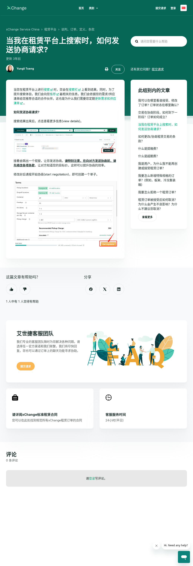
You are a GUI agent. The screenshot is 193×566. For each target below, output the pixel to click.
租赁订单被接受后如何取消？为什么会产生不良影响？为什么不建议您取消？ (157, 204)
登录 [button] (173, 8)
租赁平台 (50, 29)
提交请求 (160, 8)
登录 (92, 478)
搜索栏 (73, 89)
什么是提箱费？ (148, 148)
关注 (118, 69)
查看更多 (147, 217)
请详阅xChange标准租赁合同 (34, 415)
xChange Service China (22, 29)
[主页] (16, 7)
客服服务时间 (116, 415)
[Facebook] (91, 289)
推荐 (53, 94)
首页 (81, 8)
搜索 (47, 89)
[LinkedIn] (118, 289)
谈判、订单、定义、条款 (77, 29)
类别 (92, 8)
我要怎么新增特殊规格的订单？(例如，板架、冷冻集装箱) (156, 180)
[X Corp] (105, 289)
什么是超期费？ (148, 156)
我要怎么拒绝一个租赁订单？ (157, 192)
